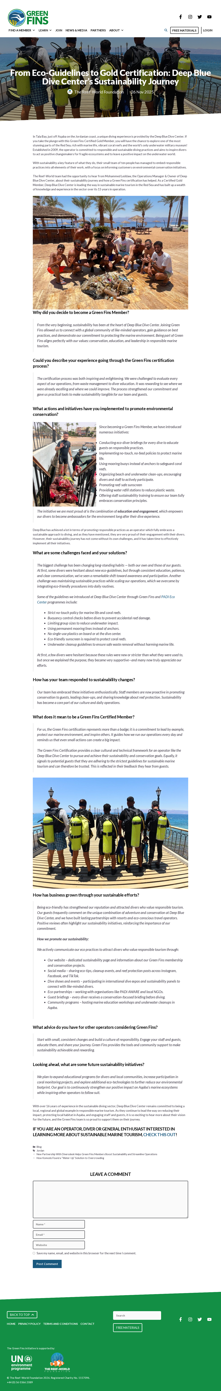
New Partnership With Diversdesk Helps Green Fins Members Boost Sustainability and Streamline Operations (97, 1154)
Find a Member (20, 30)
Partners (98, 30)
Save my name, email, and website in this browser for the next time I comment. (86, 1253)
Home (11, 1323)
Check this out (159, 1134)
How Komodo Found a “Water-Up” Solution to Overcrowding (70, 1158)
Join (58, 30)
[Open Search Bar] (166, 30)
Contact (87, 1323)
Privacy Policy (29, 1323)
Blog (39, 1146)
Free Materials (184, 30)
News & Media (76, 30)
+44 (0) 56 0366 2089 (20, 1382)
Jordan (40, 1150)
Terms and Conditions (60, 1323)
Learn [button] (43, 30)
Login (207, 30)
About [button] (114, 30)
